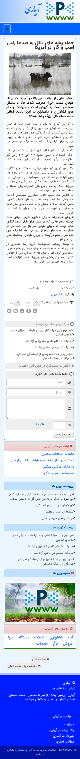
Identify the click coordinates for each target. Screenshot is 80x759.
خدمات (42, 644)
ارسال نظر (62, 434)
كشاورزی (56, 295)
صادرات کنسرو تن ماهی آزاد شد (53, 347)
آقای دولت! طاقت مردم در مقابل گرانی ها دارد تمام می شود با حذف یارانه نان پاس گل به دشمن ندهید (41, 496)
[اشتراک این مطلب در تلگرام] (35, 311)
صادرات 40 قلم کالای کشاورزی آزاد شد (49, 341)
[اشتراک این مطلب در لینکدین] (15, 311)
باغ (55, 644)
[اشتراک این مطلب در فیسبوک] (28, 311)
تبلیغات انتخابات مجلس (58, 453)
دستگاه (23, 637)
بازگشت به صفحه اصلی (23, 666)
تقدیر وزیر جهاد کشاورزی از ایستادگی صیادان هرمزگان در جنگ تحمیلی (45, 356)
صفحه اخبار (39, 659)
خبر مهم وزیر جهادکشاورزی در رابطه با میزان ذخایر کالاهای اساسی (41, 332)
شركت (39, 637)
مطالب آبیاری (65, 741)
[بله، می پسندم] (36, 302)
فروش (68, 644)
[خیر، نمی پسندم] (17, 302)
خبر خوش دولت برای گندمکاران (54, 505)
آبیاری (32, 11)
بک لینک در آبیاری (61, 730)
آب (70, 637)
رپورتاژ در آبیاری (63, 735)
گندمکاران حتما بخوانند (60, 512)
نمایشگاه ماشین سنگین (58, 466)
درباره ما (68, 724)
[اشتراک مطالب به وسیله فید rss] (9, 311)
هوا (10, 637)
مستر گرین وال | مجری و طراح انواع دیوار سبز (42, 460)
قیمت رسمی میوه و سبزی (57, 518)
